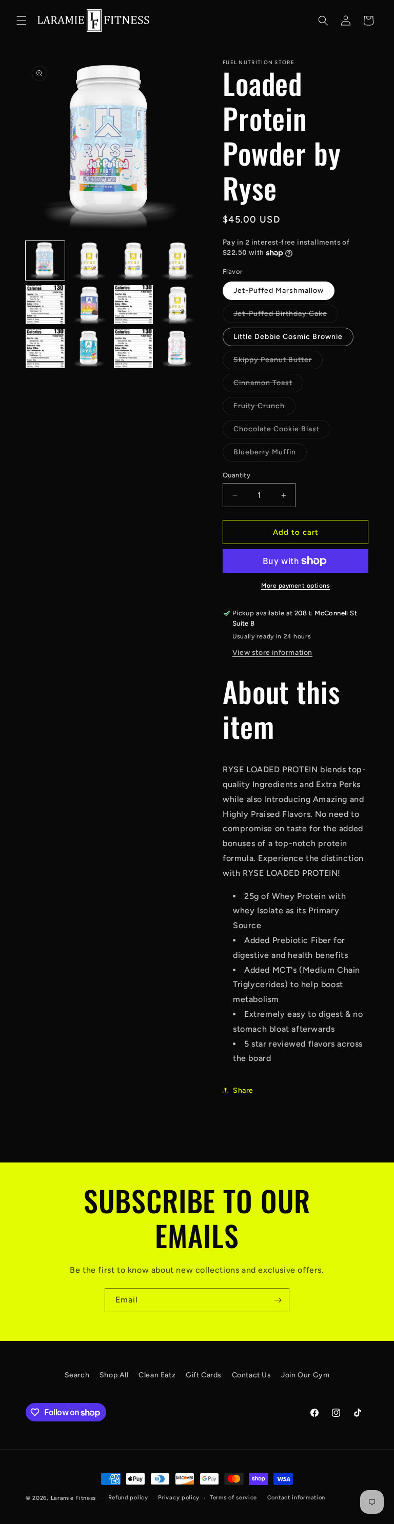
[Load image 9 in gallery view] (45, 348)
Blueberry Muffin (270, 454)
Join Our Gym (305, 1375)
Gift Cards (204, 1375)
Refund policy (128, 1497)
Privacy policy (179, 1497)
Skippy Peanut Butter (278, 362)
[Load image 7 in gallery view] (133, 304)
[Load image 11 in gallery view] (133, 348)
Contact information (296, 1497)
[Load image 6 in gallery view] (89, 304)
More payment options (295, 585)
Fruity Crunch (264, 408)
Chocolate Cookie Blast (281, 431)
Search (77, 1375)
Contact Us (251, 1375)
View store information (272, 652)
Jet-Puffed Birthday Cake (285, 316)
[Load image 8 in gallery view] (177, 304)
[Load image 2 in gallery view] (89, 260)
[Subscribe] (277, 1300)
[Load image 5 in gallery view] (45, 304)
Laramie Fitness (73, 1498)
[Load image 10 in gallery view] (89, 348)
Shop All (114, 1375)
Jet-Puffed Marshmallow (278, 290)
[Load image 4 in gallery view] (177, 260)
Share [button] (243, 1090)
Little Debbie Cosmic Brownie (288, 336)
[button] (21, 20)
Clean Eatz (157, 1375)
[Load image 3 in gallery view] (133, 260)
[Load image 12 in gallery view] (177, 348)
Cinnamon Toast (268, 385)
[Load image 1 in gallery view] (45, 260)
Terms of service (233, 1497)
